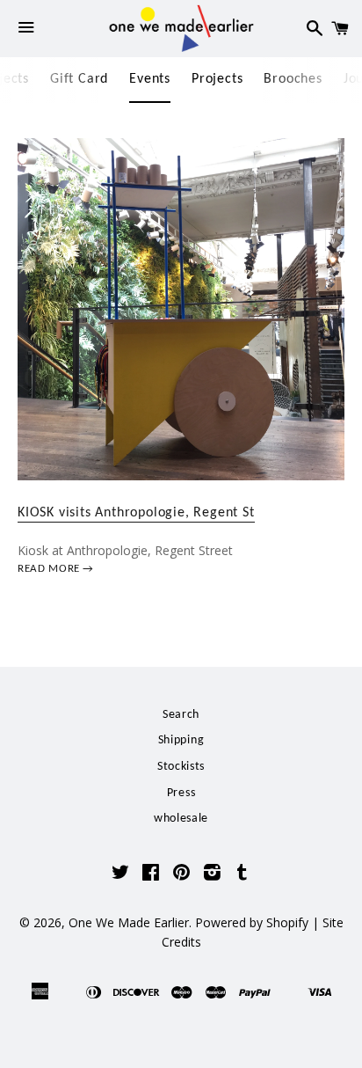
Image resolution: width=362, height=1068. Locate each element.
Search (181, 714)
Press (181, 793)
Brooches (293, 79)
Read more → (56, 568)
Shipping (181, 740)
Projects (217, 79)
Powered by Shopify (251, 922)
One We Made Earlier (129, 922)
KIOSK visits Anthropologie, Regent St (136, 513)
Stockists (181, 766)
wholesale (181, 818)
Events (149, 79)
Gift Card (79, 79)
